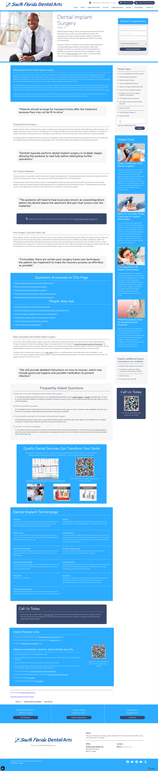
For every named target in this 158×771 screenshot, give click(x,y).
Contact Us (132, 717)
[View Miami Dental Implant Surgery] (26, 61)
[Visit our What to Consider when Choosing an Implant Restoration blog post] (131, 211)
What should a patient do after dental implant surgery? (34, 283)
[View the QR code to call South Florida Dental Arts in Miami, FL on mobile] (131, 410)
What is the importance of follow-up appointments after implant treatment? (42, 310)
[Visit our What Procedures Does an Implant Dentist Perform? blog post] (131, 317)
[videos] (141, 762)
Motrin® (80, 397)
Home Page (54, 640)
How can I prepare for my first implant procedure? (32, 307)
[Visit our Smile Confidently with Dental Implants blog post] (131, 161)
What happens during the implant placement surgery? (34, 297)
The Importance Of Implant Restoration (128, 268)
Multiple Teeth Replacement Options (131, 366)
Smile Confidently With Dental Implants (130, 165)
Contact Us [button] (149, 7)
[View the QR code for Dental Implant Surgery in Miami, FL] (85, 476)
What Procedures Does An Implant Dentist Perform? (130, 322)
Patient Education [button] (117, 7)
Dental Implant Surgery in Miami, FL (86, 219)
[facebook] (127, 762)
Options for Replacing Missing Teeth (131, 87)
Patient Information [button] (94, 7)
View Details (31, 678)
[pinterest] (136, 762)
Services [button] (106, 7)
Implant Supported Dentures (128, 83)
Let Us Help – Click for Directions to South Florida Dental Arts (45, 481)
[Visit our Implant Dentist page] (88, 500)
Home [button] (76, 7)
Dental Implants (124, 108)
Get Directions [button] (25, 717)
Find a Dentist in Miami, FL (128, 112)
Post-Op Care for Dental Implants (130, 90)
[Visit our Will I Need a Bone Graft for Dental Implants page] (61, 500)
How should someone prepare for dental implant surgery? (36, 294)
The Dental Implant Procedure (129, 98)
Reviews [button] (129, 7)
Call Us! (146, 2)
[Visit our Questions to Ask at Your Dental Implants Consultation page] (35, 500)
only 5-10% (49, 352)
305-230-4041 (49, 614)
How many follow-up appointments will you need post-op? (36, 314)
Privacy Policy (14, 763)
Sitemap (21, 763)
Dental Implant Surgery (27, 693)
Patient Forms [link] (127, 2)
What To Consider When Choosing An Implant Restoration (131, 216)
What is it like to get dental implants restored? (31, 321)
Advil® (75, 397)
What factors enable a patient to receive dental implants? (35, 317)
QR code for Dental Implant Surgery (22, 697)
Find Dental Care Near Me (127, 379)
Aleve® (87, 397)
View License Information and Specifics (43, 671)
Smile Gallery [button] (138, 7)
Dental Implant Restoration (128, 77)
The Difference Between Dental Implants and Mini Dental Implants (130, 370)
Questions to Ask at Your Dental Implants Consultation (129, 94)
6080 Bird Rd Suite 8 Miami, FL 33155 (104, 3)
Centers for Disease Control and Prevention (88, 344)
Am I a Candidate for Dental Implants (131, 74)
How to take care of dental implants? (28, 325)
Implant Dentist (124, 116)
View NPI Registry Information (58, 674)
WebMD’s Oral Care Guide (29, 643)
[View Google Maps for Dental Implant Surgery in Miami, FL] (45, 479)
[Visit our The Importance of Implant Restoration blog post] (131, 264)
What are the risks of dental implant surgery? (31, 287)
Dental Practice (124, 376)
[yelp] (145, 762)
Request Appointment (79, 717)
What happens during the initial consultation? (31, 290)
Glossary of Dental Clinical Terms (49, 637)
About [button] (83, 7)
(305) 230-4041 (72, 54)
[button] (3, 768)
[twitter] (132, 762)
